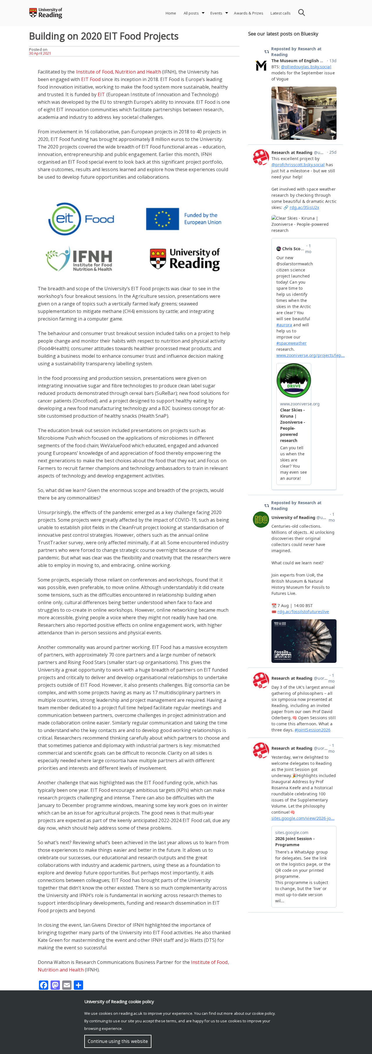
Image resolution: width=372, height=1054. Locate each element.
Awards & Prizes (248, 13)
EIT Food (91, 79)
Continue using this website (118, 1041)
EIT (101, 94)
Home (171, 13)
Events (216, 13)
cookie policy (263, 1013)
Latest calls (281, 13)
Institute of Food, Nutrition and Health (118, 72)
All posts (191, 13)
